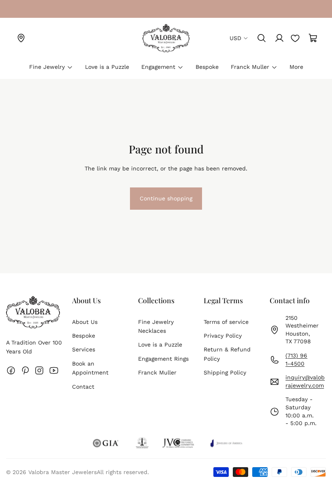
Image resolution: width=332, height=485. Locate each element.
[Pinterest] (25, 370)
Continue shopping (165, 202)
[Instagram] (39, 370)
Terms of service (226, 322)
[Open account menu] (279, 38)
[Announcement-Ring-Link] (21, 9)
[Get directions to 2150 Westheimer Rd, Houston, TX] (21, 38)
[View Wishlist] (295, 38)
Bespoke (83, 335)
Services (83, 349)
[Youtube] (54, 370)
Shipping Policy (225, 372)
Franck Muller (157, 372)
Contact (83, 386)
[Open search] (261, 38)
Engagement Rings (163, 358)
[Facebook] (11, 370)
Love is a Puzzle (160, 344)
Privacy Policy (223, 335)
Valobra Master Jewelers (62, 472)
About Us (85, 322)
